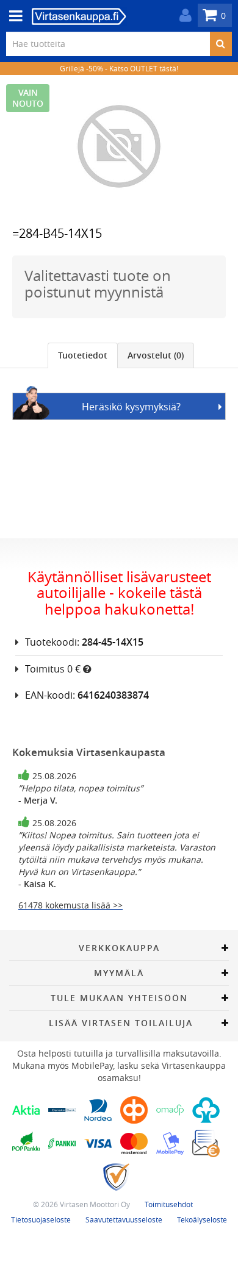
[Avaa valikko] (12, 16)
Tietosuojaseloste (41, 1219)
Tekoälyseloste (202, 1219)
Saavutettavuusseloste (123, 1219)
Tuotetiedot (82, 355)
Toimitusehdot (169, 1204)
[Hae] (220, 44)
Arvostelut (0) (156, 355)
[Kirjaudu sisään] (182, 15)
